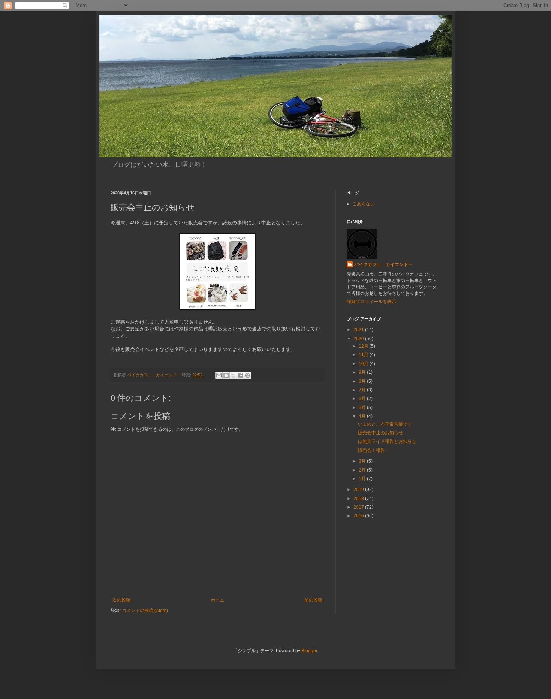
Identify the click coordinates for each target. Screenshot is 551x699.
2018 (359, 498)
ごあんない (363, 203)
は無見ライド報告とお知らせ (387, 441)
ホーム (217, 600)
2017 (359, 507)
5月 (363, 407)
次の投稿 (121, 600)
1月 (363, 478)
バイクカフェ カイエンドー (383, 264)
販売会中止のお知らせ (380, 432)
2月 (363, 470)
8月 (363, 381)
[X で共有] (233, 375)
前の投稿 (313, 600)
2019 (359, 489)
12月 (364, 346)
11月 (364, 354)
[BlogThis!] (226, 375)
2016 (359, 515)
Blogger (309, 650)
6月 (363, 398)
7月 (363, 390)
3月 (363, 461)
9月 (363, 372)
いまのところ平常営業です (385, 424)
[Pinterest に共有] (247, 375)
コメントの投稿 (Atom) (145, 610)
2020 (359, 338)
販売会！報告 (371, 450)
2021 (359, 329)
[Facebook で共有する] (240, 375)
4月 (363, 416)
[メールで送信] (219, 375)
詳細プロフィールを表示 (371, 301)
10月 (364, 363)
